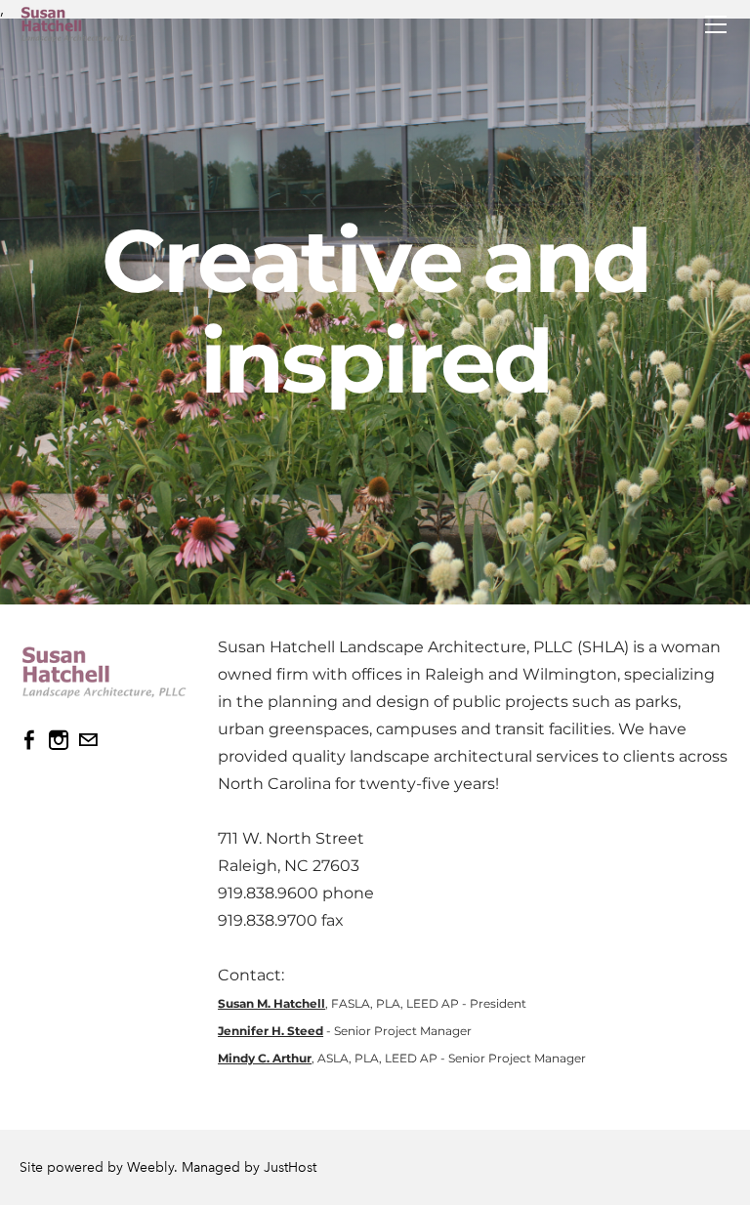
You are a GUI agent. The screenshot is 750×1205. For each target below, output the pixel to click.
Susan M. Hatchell (271, 1003)
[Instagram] (58, 740)
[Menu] (715, 24)
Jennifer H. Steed (270, 1030)
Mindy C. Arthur (265, 1058)
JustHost (290, 1167)
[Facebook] (29, 740)
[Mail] (88, 740)
